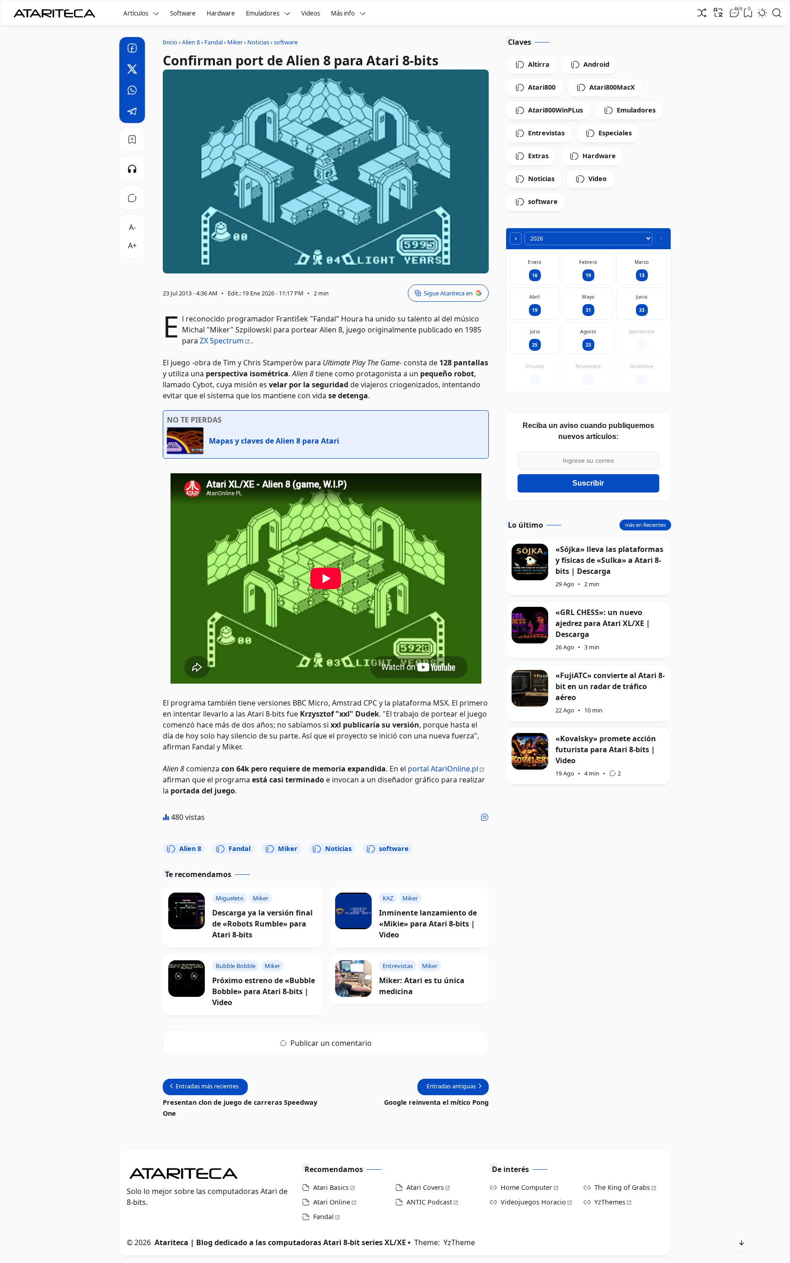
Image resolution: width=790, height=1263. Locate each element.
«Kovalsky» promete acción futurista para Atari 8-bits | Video (605, 749)
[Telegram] (132, 112)
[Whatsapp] (132, 91)
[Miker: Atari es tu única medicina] (353, 978)
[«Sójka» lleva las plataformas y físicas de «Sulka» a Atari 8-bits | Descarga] (530, 562)
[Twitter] (132, 70)
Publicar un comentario (331, 1043)
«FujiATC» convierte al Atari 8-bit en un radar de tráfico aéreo (610, 686)
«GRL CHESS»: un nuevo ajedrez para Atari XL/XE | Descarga (602, 623)
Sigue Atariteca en (448, 293)
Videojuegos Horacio (533, 1202)
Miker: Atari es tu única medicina (421, 985)
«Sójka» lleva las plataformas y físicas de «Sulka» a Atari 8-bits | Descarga (609, 560)
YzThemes (609, 1202)
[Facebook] (132, 49)
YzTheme (459, 1242)
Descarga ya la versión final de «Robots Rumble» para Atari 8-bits (262, 924)
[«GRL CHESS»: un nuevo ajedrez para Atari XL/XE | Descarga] (530, 625)
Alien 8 (190, 848)
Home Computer (526, 1187)
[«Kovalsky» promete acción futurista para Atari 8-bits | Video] (530, 751)
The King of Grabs (622, 1187)
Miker (288, 848)
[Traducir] (718, 12)
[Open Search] (776, 12)
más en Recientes (645, 524)
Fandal (240, 848)
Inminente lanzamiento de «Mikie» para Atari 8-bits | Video (428, 924)
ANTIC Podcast (429, 1202)
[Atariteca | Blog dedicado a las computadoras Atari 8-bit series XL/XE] (56, 10)
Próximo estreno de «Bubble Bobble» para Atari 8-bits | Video (263, 991)
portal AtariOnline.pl (443, 769)
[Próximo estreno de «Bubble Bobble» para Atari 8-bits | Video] (186, 978)
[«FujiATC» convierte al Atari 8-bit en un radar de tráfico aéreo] (530, 688)
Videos (310, 13)
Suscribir (588, 483)
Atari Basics (331, 1187)
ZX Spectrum (222, 341)
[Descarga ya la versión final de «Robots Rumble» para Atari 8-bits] (186, 911)
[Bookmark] (132, 139)
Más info (343, 13)
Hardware (221, 13)
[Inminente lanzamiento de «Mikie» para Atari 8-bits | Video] (353, 911)
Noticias (338, 848)
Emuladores (262, 13)
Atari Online (331, 1202)
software (394, 848)
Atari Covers (425, 1187)
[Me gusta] (484, 817)
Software (183, 13)
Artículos (135, 13)
